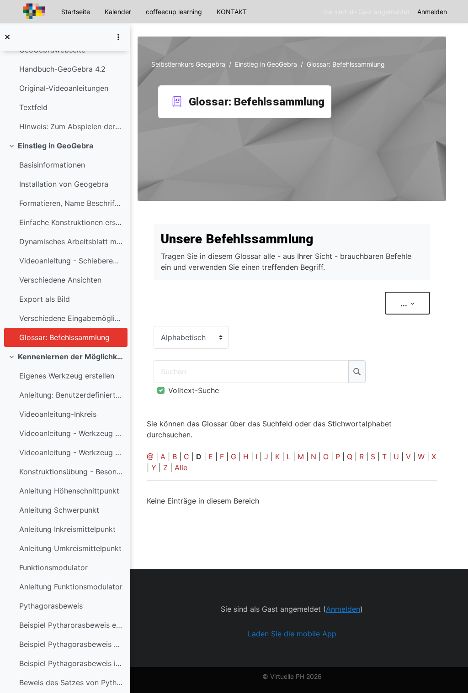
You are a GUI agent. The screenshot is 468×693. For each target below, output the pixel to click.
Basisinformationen (52, 164)
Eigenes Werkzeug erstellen (66, 375)
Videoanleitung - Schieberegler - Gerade (71, 260)
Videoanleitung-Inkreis (57, 414)
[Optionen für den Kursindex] (118, 37)
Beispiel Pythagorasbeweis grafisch (71, 644)
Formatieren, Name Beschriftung (71, 203)
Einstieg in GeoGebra (55, 145)
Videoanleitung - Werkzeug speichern (71, 452)
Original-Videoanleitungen (63, 88)
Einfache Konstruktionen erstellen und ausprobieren (71, 222)
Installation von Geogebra (63, 184)
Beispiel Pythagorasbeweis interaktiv (71, 663)
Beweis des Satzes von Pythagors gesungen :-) (71, 682)
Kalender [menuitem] (118, 12)
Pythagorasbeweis (51, 605)
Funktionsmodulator (53, 567)
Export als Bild (44, 299)
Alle (181, 467)
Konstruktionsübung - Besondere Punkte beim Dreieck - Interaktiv (71, 471)
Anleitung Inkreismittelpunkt (67, 529)
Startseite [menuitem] (75, 12)
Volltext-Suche (193, 390)
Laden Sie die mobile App (292, 633)
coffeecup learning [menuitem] (174, 12)
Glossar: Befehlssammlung (64, 337)
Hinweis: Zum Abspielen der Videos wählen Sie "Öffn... (71, 126)
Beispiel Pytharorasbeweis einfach (71, 625)
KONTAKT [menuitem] (232, 12)
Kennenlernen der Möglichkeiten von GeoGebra (70, 356)
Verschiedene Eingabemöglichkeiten (71, 318)
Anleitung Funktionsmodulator (70, 586)
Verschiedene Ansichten (60, 279)
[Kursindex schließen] (7, 37)
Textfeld (33, 107)
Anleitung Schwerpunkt (59, 509)
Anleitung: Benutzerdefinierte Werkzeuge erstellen (71, 394)
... (415, 303)
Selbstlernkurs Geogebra (188, 64)
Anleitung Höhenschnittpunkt (69, 490)
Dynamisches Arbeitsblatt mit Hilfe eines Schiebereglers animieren (71, 241)
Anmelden (432, 12)
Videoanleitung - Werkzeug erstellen (71, 433)
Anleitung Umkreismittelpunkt (70, 548)
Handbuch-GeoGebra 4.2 (62, 69)
